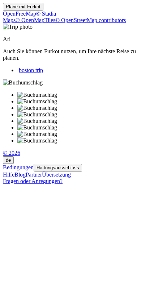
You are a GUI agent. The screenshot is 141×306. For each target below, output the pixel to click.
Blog (20, 174)
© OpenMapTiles (35, 20)
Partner (34, 174)
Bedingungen (18, 167)
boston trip (31, 70)
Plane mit (23, 6)
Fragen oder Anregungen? (33, 181)
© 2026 (11, 153)
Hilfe (8, 174)
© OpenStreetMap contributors (90, 20)
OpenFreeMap (19, 14)
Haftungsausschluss (58, 167)
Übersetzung (56, 174)
